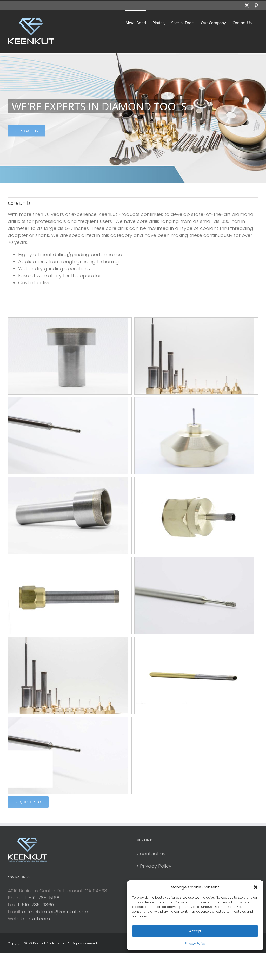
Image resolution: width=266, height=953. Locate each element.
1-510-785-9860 (36, 905)
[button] (255, 887)
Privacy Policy (195, 943)
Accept (195, 931)
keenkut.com (35, 919)
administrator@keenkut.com (55, 912)
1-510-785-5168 (41, 897)
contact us (152, 853)
